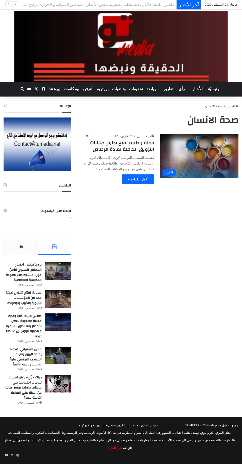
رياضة (151, 89)
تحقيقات (136, 89)
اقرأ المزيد (115, 448)
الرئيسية (230, 106)
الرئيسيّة (215, 89)
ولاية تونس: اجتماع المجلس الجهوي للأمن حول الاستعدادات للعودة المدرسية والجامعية (24, 272)
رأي (182, 89)
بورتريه (103, 89)
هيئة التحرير (144, 136)
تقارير (168, 89)
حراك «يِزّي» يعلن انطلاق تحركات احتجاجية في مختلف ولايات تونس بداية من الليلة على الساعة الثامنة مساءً (23, 387)
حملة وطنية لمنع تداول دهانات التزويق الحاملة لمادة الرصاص (122, 146)
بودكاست (71, 89)
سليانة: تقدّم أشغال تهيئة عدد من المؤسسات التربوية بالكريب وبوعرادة (24, 298)
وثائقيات (119, 89)
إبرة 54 (54, 89)
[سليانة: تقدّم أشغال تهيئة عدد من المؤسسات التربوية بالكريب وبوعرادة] (58, 299)
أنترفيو (88, 89)
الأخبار (197, 89)
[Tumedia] (120, 46)
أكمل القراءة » (138, 179)
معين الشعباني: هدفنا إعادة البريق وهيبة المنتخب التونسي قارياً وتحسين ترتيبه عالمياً (26, 357)
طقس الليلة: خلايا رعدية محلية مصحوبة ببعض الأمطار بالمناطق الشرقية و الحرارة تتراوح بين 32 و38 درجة (23, 326)
